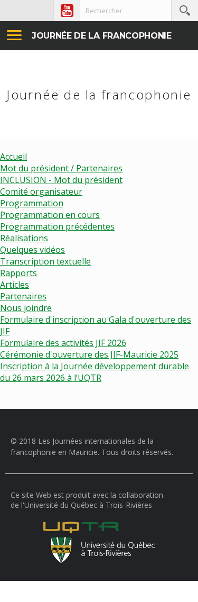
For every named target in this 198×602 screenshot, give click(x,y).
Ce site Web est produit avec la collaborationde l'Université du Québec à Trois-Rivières (87, 500)
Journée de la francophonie (102, 36)
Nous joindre (26, 308)
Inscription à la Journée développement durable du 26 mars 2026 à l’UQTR (94, 372)
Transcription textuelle (45, 261)
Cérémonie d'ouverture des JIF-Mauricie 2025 (89, 354)
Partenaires (23, 296)
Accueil (13, 156)
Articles (14, 284)
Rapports (18, 273)
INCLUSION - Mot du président (61, 180)
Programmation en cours (50, 215)
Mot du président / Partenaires (61, 168)
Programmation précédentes (57, 226)
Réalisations (24, 238)
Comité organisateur (41, 191)
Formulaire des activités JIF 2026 (63, 343)
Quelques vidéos (32, 250)
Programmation (31, 203)
